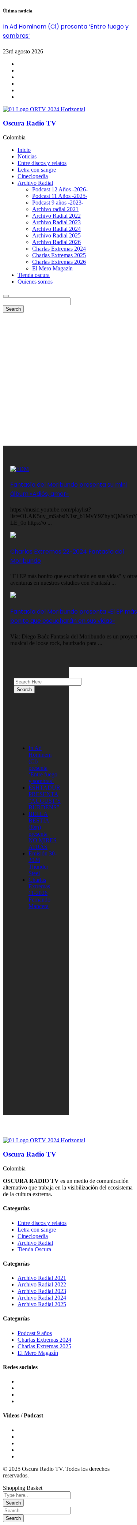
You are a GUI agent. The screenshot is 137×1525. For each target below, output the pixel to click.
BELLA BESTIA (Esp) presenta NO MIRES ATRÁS (42, 830)
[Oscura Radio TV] (44, 109)
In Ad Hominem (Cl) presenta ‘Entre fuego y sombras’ (42, 764)
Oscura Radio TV (29, 123)
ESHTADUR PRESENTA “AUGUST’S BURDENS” (44, 797)
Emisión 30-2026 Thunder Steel (42, 863)
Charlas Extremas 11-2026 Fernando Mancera (39, 893)
